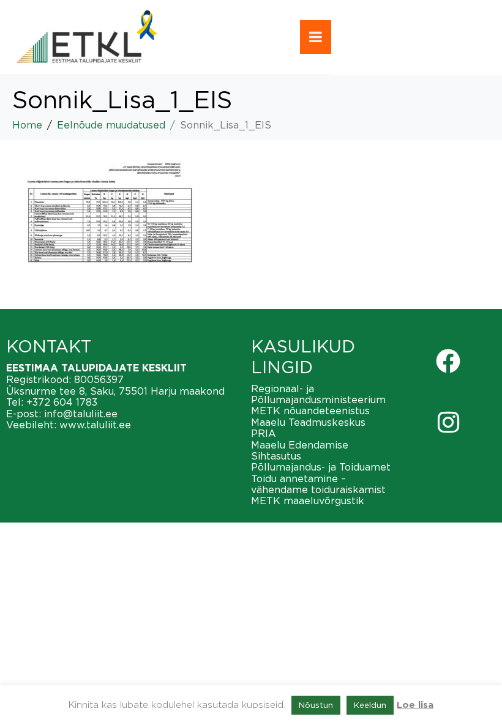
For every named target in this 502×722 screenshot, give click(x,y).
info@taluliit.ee (81, 413)
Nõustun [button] (316, 705)
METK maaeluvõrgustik (307, 500)
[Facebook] (448, 361)
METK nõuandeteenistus (310, 410)
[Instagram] (448, 422)
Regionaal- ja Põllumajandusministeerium (318, 394)
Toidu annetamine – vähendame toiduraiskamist (318, 484)
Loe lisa (415, 705)
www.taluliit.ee (95, 424)
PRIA (263, 433)
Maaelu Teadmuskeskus (308, 422)
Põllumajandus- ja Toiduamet (321, 466)
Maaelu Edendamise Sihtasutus (299, 450)
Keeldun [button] (370, 705)
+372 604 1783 (61, 402)
